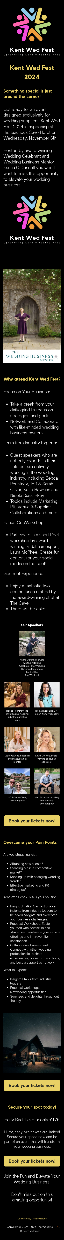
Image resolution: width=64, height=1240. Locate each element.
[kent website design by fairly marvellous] (58, 1227)
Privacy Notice (40, 1218)
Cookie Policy (24, 1218)
